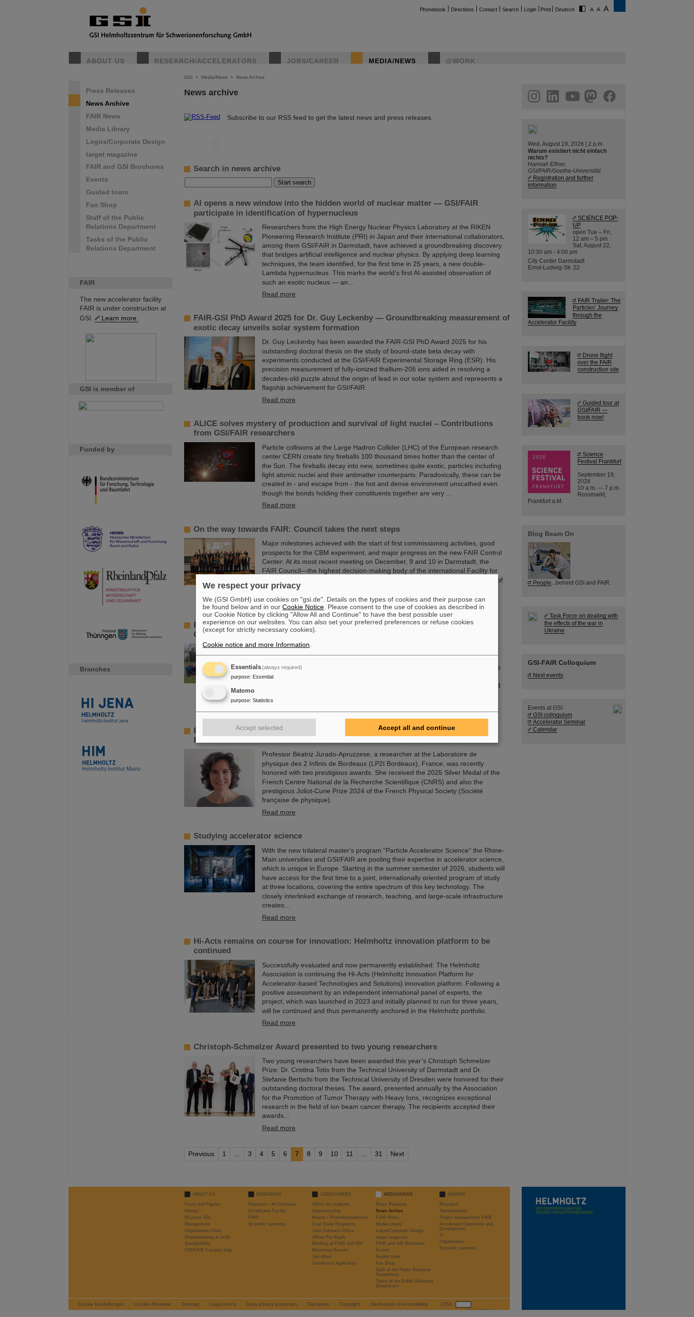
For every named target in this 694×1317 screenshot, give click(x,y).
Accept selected (259, 727)
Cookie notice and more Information (256, 644)
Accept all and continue (416, 727)
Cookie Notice (303, 607)
